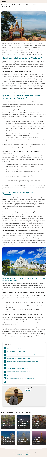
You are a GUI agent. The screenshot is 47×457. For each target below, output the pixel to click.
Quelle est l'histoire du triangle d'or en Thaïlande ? (18, 365)
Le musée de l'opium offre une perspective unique (18, 358)
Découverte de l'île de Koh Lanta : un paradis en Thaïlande (8, 424)
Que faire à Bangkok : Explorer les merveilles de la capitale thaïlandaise (23, 423)
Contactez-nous (27, 454)
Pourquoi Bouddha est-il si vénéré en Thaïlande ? (23, 441)
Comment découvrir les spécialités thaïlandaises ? (37, 424)
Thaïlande (8, 9)
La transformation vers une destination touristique (18, 371)
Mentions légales (19, 454)
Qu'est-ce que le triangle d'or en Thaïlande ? (17, 348)
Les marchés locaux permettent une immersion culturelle (20, 381)
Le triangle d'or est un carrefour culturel (16, 351)
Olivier (28, 390)
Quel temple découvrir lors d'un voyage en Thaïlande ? (37, 440)
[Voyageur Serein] (3, 1)
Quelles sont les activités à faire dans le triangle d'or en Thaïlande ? (22, 375)
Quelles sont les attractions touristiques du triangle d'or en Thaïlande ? (23, 354)
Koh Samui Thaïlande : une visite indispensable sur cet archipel (8, 440)
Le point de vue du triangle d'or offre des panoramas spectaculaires (22, 361)
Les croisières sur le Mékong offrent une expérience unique (20, 378)
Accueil (2, 9)
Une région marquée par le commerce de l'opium (18, 368)
